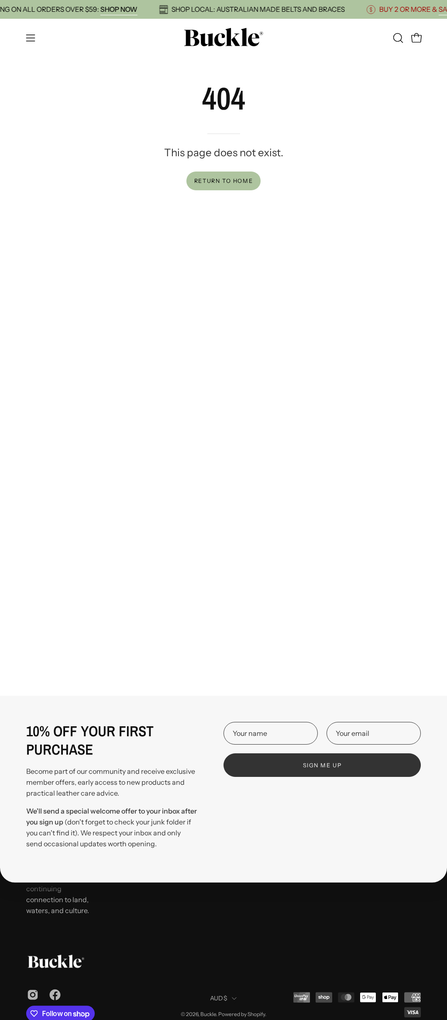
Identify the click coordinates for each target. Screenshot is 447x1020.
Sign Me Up (322, 765)
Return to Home (223, 181)
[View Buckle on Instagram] (31, 994)
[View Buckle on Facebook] (53, 994)
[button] (397, 38)
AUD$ (218, 998)
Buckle (208, 1014)
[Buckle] (223, 37)
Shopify (256, 1014)
